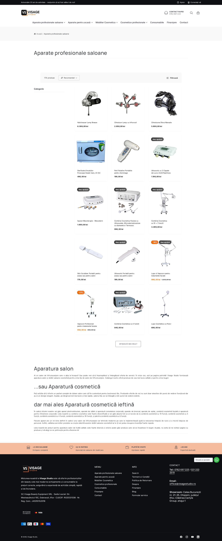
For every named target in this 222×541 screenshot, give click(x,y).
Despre (135, 484)
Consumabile (101, 488)
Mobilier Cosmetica (104, 480)
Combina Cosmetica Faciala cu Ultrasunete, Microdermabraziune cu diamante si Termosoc (127, 223)
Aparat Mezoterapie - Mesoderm (90, 221)
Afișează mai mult (128, 344)
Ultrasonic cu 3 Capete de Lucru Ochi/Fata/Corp (161, 172)
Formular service (140, 495)
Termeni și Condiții (141, 477)
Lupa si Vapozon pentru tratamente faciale (160, 274)
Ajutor (182, 2)
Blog (134, 491)
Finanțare (99, 491)
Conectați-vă (196, 2)
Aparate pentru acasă (104, 477)
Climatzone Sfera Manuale (161, 122)
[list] (111, 449)
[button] (191, 12)
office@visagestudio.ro (183, 483)
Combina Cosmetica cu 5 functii (126, 324)
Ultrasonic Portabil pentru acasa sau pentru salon (124, 274)
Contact (98, 495)
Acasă (39, 34)
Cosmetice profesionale (106, 484)
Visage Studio (32, 537)
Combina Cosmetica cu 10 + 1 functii (159, 222)
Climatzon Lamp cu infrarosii (125, 122)
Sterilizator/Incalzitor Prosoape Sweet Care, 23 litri (88, 172)
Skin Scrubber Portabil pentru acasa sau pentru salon (88, 274)
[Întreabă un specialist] (216, 460)
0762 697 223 (179, 469)
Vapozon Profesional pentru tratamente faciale (87, 325)
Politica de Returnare (142, 480)
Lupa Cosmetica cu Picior (161, 324)
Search (135, 473)
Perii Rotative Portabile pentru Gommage (123, 172)
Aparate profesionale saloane (56, 34)
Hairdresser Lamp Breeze (87, 122)
